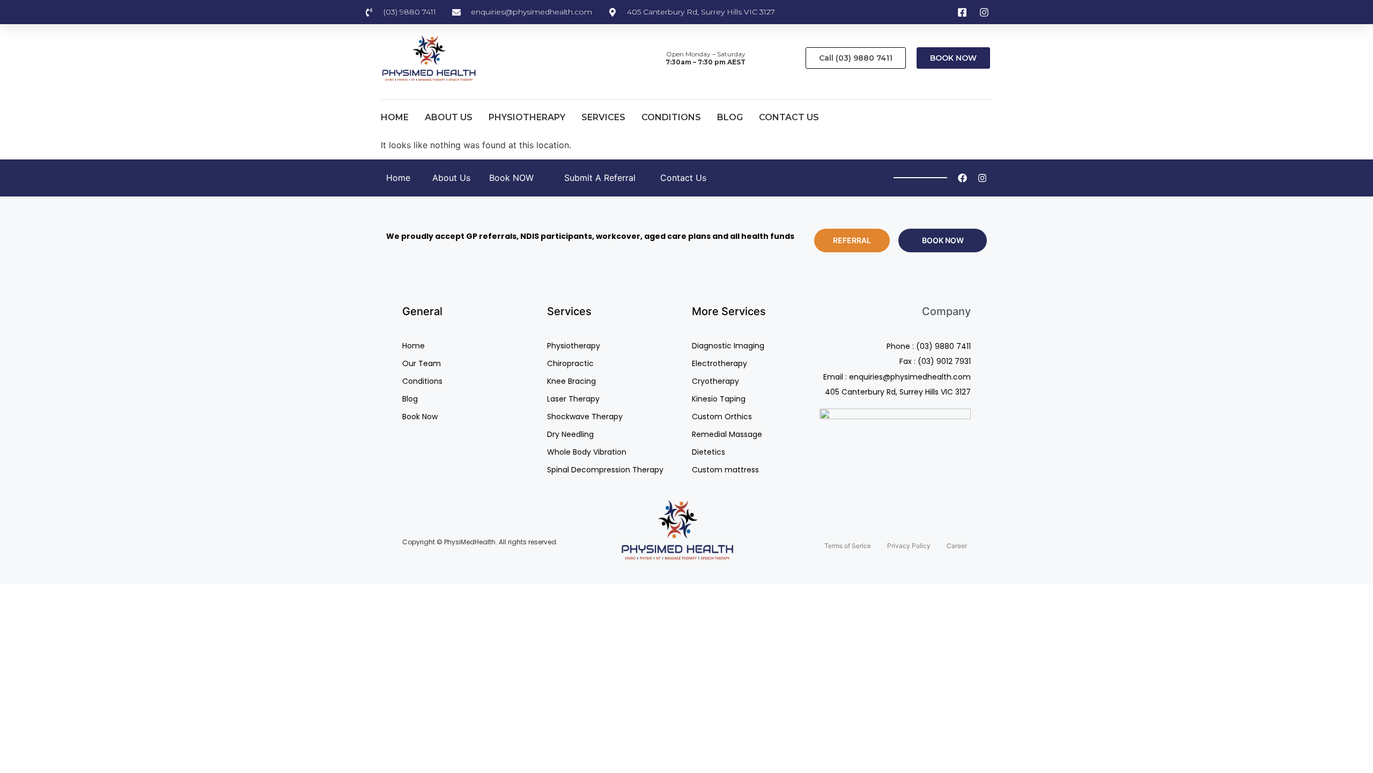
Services (603, 117)
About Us (449, 117)
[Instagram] (982, 178)
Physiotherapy (527, 117)
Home (395, 117)
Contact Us (789, 117)
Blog (730, 117)
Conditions (671, 117)
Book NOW (511, 177)
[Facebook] (962, 178)
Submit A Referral (600, 177)
